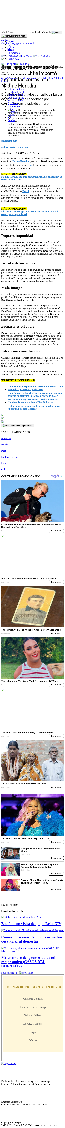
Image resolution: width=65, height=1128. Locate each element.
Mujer (11, 50)
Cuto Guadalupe (16, 97)
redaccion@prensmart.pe (14, 147)
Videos (11, 41)
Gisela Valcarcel (16, 92)
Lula (3, 463)
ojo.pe (4, 78)
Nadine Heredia (9, 457)
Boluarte (6, 438)
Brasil (4, 444)
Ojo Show (13, 44)
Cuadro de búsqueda (40, 32)
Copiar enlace (27, 425)
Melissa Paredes (16, 100)
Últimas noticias (16, 89)
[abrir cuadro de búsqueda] (56, 32)
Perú (3, 450)
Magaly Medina (15, 95)
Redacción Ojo (9, 140)
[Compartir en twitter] (32, 418)
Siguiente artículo (10, 972)
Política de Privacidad (42, 78)
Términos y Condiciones (19, 78)
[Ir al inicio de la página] (8, 899)
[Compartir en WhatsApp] (32, 421)
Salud (10, 117)
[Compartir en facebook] (32, 415)
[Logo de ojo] (8, 64)
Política (11, 109)
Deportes (12, 58)
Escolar (11, 120)
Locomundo (14, 52)
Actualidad (13, 55)
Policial (11, 47)
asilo (3, 469)
